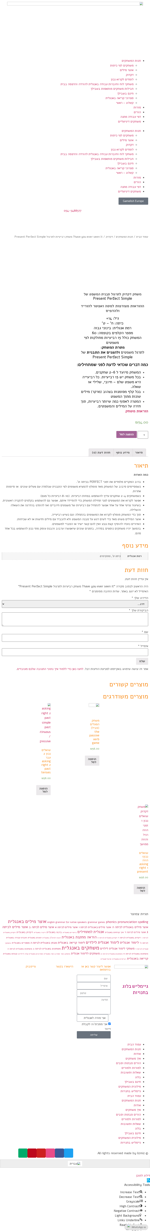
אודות (137, 1054)
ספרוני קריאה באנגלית (120, 98)
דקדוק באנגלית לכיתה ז (129, 937)
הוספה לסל (126, 434)
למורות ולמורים (131, 1068)
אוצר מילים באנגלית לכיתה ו (95, 927)
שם (145, 631)
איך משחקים (133, 1058)
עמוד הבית (142, 237)
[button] (75, 126)
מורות (137, 107)
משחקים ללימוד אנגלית (85, 953)
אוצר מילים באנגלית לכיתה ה (130, 927)
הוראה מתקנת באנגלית (79, 937)
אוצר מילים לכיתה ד (135, 932)
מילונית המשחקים (129, 1086)
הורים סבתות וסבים (128, 1063)
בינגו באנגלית (54, 932)
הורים (137, 112)
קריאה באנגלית (137, 958)
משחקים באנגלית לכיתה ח (135, 953)
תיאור (139, 452)
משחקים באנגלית (80, 947)
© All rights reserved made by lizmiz (123, 1153)
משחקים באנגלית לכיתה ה (20, 948)
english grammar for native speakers (67, 922)
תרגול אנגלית (106, 959)
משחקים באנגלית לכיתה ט (112, 953)
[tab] (139, 453)
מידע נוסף (123, 452)
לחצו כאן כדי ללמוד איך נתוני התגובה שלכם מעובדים (50, 669)
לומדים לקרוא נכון (122, 79)
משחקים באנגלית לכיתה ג (47, 948)
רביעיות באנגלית (119, 959)
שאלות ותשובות (131, 1072)
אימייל (143, 646)
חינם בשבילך (125, 93)
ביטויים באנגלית (69, 932)
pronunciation (127, 922)
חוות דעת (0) (101, 452)
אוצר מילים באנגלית (27, 921)
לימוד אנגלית (129, 942)
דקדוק (130, 75)
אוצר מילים (127, 70)
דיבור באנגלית (40, 932)
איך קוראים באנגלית (114, 932)
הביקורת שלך (138, 610)
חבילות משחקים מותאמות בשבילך (112, 89)
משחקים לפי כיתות (122, 65)
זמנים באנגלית (35, 937)
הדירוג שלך (140, 597)
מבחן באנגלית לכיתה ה (44, 943)
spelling (143, 922)
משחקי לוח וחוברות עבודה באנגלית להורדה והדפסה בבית (97, 84)
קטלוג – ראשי (125, 103)
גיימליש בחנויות (131, 1091)
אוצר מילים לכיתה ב (41, 927)
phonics (111, 922)
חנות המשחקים (131, 61)
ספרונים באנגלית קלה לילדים (30, 953)
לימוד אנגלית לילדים (102, 942)
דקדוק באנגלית (24, 932)
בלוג (138, 1077)
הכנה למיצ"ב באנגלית (51, 937)
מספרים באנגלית (21, 943)
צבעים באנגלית (10, 953)
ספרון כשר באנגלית (52, 953)
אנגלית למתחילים (90, 931)
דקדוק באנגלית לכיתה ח (107, 937)
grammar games (96, 922)
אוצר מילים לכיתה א (66, 927)
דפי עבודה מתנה (130, 117)
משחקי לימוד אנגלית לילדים (117, 948)
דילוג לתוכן (143, 1175)
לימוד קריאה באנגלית (71, 942)
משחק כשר (65, 953)
